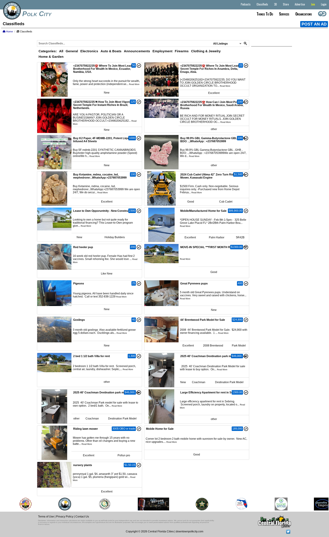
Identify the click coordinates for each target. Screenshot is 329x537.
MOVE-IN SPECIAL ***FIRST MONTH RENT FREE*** (213, 247)
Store (286, 4)
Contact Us (82, 516)
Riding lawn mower (85, 428)
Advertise (300, 4)
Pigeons (78, 283)
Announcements (137, 51)
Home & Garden (51, 56)
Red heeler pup (83, 247)
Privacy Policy (64, 516)
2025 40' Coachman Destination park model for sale (213, 356)
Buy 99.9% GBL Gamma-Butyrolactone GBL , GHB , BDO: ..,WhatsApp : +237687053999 (213, 140)
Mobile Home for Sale (160, 428)
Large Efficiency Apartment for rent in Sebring (210, 392)
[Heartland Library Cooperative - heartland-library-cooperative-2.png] (233, 504)
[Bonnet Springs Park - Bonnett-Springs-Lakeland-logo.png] (273, 504)
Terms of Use (46, 516)
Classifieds (262, 4)
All (61, 51)
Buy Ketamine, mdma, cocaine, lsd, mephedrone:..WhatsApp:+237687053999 (100, 176)
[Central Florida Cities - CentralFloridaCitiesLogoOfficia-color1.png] (56, 504)
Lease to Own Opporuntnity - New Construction (104, 210)
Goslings (79, 319)
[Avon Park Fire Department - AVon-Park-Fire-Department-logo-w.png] (17, 504)
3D (275, 4)
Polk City (36, 13)
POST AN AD (314, 24)
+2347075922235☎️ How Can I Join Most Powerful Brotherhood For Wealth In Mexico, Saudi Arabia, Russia (212, 105)
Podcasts (246, 4)
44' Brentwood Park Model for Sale (202, 319)
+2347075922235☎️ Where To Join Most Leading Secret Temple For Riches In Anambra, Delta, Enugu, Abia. (211, 68)
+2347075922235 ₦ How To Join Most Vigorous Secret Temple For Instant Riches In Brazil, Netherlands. (103, 104)
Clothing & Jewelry (206, 51)
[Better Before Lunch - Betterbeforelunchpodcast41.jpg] (145, 504)
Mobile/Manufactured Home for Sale (203, 210)
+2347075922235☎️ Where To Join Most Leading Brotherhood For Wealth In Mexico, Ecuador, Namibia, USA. (104, 68)
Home (9, 31)
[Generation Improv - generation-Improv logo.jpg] (314, 504)
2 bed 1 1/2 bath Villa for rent (91, 356)
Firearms (182, 51)
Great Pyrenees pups (194, 283)
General (72, 51)
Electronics (89, 51)
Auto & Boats (111, 51)
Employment (162, 51)
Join (313, 4)
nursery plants (82, 465)
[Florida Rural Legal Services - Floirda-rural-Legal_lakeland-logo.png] (96, 504)
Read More (134, 84)
